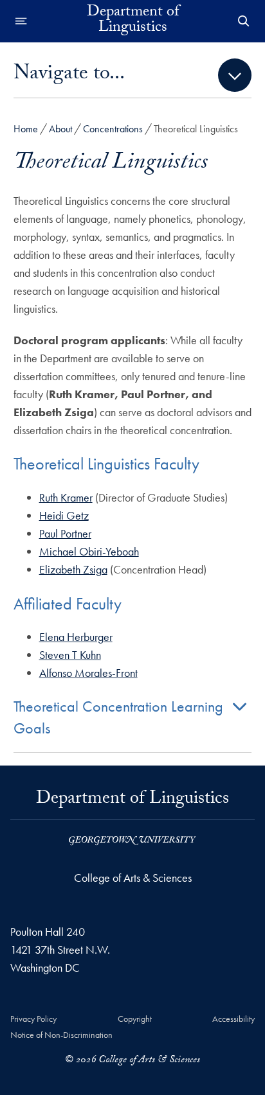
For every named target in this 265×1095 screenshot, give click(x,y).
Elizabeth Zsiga (73, 569)
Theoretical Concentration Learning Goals (118, 717)
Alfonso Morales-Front (88, 672)
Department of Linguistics (133, 21)
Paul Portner (65, 533)
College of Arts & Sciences (133, 877)
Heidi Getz (64, 515)
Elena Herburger (76, 636)
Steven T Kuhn (70, 654)
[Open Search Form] (244, 21)
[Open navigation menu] (21, 21)
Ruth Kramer (66, 497)
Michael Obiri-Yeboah (89, 551)
